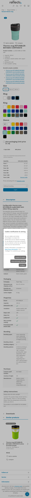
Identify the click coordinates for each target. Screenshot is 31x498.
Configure (22, 265)
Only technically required (18, 261)
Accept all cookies (20, 257)
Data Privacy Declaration (11, 249)
